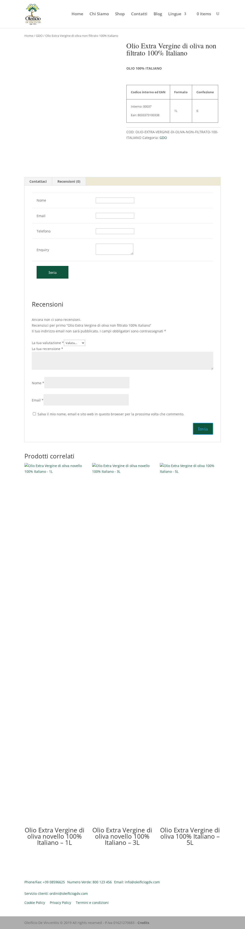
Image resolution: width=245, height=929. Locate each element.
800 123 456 (102, 882)
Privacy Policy (60, 902)
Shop (120, 14)
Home (77, 14)
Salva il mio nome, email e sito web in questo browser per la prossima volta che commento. (111, 414)
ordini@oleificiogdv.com (69, 893)
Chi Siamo (99, 14)
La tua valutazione (48, 343)
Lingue (174, 14)
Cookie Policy (34, 902)
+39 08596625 (54, 882)
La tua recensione (47, 348)
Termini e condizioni (92, 902)
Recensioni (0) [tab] (68, 181)
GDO (39, 35)
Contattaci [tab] (38, 181)
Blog (158, 14)
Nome (38, 383)
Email (38, 400)
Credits (143, 922)
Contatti (139, 14)
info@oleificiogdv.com (142, 882)
